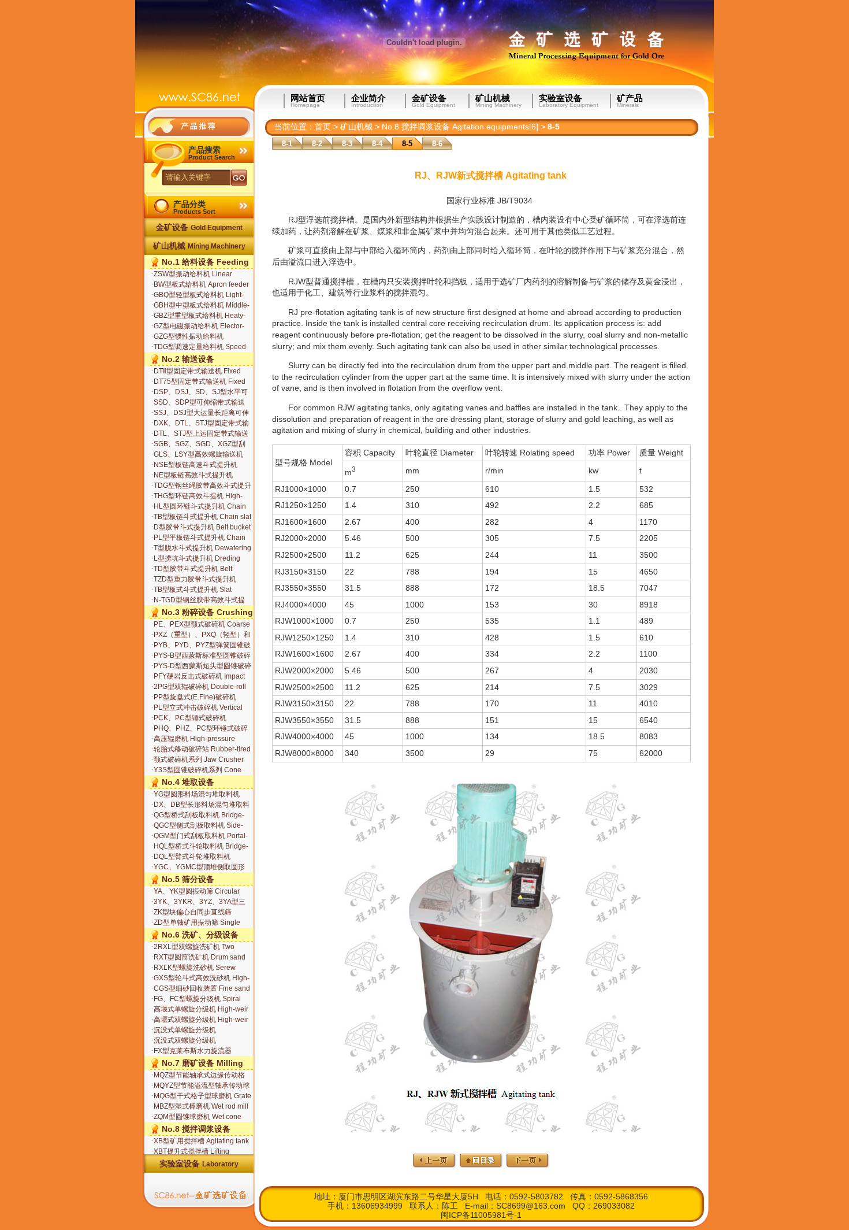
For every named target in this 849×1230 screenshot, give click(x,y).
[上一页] (434, 1165)
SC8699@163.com (530, 1205)
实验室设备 (568, 101)
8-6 (437, 143)
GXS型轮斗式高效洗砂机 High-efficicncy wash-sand (200, 978)
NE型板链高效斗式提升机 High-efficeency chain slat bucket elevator (192, 475)
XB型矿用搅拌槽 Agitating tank (200, 1141)
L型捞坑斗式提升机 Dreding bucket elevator (195, 559)
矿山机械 (498, 101)
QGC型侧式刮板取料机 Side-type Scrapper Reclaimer (197, 826)
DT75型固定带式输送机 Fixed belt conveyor (198, 382)
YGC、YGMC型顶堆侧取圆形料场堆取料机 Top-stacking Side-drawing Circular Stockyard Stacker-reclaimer (198, 867)
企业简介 (368, 101)
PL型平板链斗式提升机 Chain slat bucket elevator (198, 538)
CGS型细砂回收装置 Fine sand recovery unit (200, 989)
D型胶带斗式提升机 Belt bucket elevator (201, 527)
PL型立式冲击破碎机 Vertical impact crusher (197, 708)
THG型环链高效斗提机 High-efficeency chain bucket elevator (197, 496)
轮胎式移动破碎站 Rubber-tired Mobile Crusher (201, 749)
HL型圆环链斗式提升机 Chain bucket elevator (198, 507)
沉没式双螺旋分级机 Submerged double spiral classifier (191, 1041)
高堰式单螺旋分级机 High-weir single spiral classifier (199, 1009)
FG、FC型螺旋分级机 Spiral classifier (196, 999)
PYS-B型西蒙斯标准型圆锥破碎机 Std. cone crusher (201, 656)
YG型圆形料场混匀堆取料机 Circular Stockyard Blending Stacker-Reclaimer (195, 794)
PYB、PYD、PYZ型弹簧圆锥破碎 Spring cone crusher (201, 645)
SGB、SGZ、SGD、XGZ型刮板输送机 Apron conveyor (198, 444)
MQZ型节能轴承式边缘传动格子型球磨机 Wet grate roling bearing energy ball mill (198, 1075)
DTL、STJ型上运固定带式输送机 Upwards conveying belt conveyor (199, 434)
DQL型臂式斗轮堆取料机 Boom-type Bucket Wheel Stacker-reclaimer (190, 857)
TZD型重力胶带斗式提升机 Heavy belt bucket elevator (193, 579)
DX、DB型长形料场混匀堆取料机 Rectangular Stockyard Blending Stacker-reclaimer (200, 805)
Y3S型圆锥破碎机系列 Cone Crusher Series (196, 770)
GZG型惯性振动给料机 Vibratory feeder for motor (191, 337)
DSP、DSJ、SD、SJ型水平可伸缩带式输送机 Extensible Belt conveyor (199, 392)
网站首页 (308, 101)
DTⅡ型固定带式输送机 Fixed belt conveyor (196, 371)
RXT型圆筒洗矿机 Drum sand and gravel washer (198, 957)
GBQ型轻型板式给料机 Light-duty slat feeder (197, 295)
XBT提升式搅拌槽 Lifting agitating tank (190, 1152)
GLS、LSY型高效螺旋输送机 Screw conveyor (197, 455)
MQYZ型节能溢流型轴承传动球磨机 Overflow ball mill (200, 1086)
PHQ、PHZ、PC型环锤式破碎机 (199, 728)
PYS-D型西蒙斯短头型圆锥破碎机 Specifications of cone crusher (201, 666)
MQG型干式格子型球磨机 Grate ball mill (201, 1096)
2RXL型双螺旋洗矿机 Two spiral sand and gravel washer (198, 947)
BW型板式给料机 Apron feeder (200, 284)
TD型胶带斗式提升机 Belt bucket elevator (191, 569)
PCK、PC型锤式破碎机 (188, 718)
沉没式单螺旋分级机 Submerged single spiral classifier (189, 1030)
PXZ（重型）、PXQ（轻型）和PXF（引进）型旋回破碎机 (201, 635)
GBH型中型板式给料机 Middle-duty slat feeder (200, 305)
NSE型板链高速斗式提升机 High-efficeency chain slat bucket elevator (194, 465)
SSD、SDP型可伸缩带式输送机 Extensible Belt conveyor (198, 402)
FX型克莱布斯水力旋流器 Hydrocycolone (191, 1051)
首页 (323, 126)
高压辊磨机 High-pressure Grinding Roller (193, 739)
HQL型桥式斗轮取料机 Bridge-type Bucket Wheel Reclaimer (199, 846)
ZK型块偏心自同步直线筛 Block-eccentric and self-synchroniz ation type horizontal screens (201, 912)
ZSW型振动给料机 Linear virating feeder (191, 274)
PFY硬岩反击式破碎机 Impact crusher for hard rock (198, 676)
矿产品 (630, 101)
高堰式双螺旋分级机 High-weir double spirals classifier (199, 1020)
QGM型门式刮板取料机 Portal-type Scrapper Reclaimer (199, 836)
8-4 (377, 143)
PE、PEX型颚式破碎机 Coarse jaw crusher (200, 624)
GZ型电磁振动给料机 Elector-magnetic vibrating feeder (197, 326)
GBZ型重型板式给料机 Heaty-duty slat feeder (198, 316)
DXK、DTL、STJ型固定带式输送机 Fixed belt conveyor (200, 423)
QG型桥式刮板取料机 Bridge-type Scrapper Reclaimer (197, 815)
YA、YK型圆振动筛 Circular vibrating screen (195, 891)
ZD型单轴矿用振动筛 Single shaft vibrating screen (195, 923)
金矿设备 (433, 101)
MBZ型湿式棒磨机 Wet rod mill (199, 1106)
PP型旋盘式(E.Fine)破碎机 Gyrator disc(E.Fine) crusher (195, 697)
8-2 (317, 143)
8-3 (347, 143)
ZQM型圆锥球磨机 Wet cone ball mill (196, 1117)
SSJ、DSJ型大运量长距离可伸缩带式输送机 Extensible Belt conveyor (200, 413)
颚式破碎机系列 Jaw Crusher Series (197, 760)
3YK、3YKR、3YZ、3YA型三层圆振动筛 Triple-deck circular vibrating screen (199, 902)
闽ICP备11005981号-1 (481, 1215)
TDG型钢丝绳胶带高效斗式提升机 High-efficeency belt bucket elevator (201, 486)
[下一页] (528, 1165)
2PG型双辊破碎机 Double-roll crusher (198, 687)
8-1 (287, 143)
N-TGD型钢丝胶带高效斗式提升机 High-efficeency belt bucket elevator (198, 600)
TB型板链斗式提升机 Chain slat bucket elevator (201, 517)
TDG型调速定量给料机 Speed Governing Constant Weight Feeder (198, 347)
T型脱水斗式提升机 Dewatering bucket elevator (201, 548)
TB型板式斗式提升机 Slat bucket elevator (191, 590)
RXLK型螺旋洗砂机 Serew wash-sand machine (193, 968)
